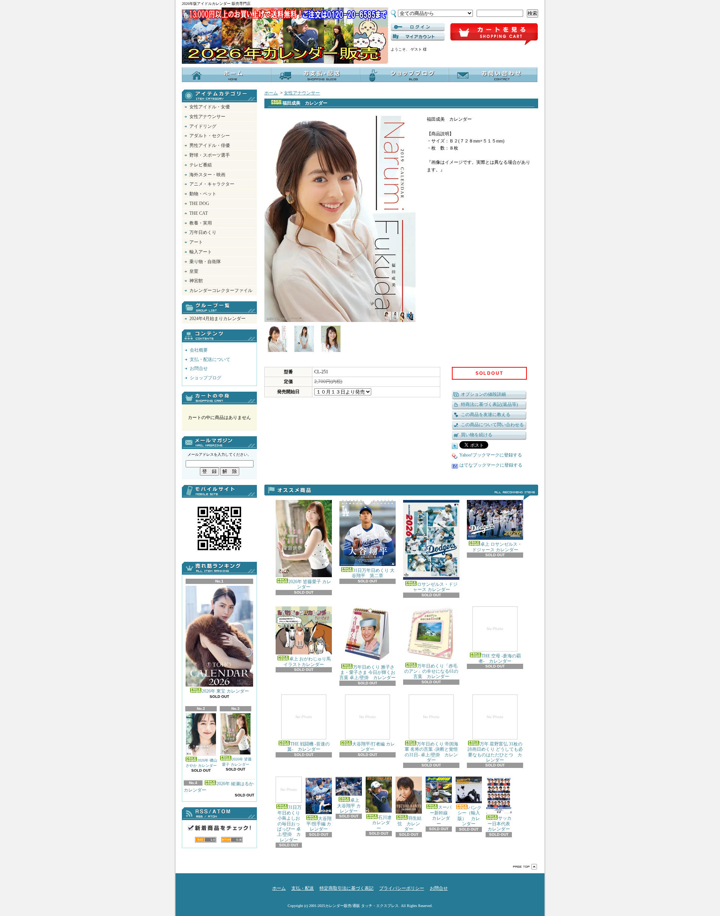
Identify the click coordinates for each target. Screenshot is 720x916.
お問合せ (492, 74)
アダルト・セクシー (209, 135)
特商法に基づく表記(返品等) (489, 404)
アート (196, 242)
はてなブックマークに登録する (490, 465)
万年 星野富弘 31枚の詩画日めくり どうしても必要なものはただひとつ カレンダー (495, 739)
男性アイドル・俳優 (209, 145)
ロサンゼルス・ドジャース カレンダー (435, 587)
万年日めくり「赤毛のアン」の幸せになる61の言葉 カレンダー (431, 671)
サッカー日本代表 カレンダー (501, 824)
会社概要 (199, 350)
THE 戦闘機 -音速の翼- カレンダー (308, 733)
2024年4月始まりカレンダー (217, 318)
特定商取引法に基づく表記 (347, 888)
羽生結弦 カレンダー (410, 824)
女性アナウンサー (207, 116)
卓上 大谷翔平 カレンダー (349, 806)
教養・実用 (200, 223)
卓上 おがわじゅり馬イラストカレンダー (307, 661)
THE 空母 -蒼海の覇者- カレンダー (499, 645)
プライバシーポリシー (401, 888)
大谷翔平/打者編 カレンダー (373, 733)
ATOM (232, 840)
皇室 (193, 271)
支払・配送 (302, 888)
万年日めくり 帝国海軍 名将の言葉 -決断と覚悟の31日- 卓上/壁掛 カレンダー (431, 739)
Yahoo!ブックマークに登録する (490, 455)
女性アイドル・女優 (209, 106)
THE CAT (198, 213)
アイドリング (202, 126)
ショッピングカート (494, 34)
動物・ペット (202, 193)
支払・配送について (315, 74)
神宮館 (196, 280)
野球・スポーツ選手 (209, 155)
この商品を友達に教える (485, 414)
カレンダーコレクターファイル (220, 290)
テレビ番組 (200, 165)
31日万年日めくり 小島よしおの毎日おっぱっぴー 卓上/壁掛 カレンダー (289, 814)
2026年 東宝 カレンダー (225, 691)
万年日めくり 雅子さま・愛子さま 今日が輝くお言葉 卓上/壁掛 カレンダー (367, 673)
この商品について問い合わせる (492, 424)
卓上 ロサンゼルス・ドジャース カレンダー (497, 547)
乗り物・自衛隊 (205, 261)
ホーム (226, 74)
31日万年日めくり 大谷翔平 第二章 (373, 573)
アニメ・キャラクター (211, 184)
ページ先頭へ (525, 867)
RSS (205, 840)
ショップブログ (404, 74)
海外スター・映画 (207, 174)
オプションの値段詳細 (483, 394)
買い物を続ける (476, 434)
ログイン (418, 27)
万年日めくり (202, 232)
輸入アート (200, 251)
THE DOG (199, 203)
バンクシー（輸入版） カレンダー (470, 815)
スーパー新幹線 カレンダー (440, 815)
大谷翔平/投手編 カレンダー (319, 824)
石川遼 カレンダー (380, 823)
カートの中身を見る (219, 398)
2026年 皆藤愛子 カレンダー (237, 761)
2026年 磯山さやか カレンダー (201, 763)
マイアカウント (418, 37)
